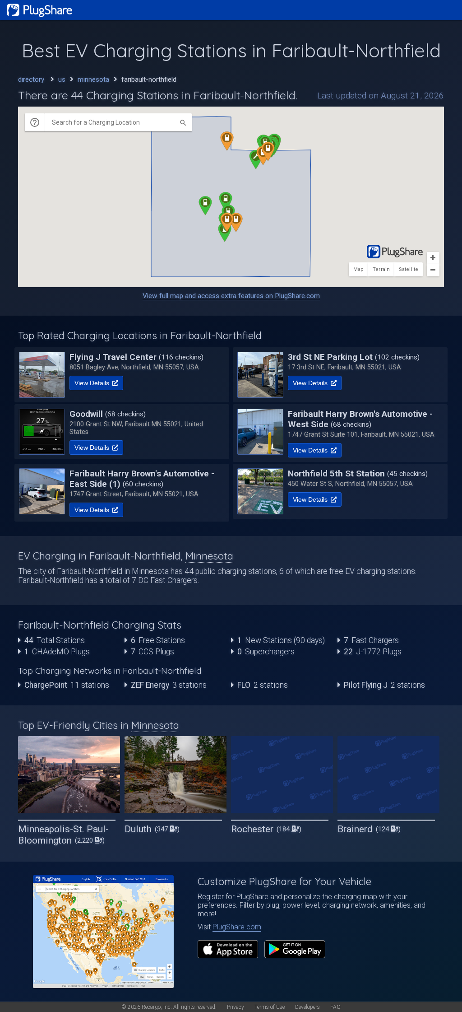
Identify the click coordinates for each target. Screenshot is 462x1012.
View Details (92, 383)
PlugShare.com (237, 927)
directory (31, 79)
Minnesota (209, 556)
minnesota (93, 79)
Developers (307, 1007)
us (61, 79)
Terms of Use (269, 1007)
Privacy (235, 1007)
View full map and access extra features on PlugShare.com (231, 296)
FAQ (335, 1007)
